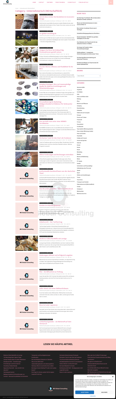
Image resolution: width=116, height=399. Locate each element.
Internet (79, 142)
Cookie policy (93, 396)
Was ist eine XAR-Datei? (37, 361)
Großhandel (80, 126)
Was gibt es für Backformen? (95, 361)
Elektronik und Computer (83, 112)
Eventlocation (35, 357)
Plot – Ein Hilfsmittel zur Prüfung (51, 272)
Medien (79, 154)
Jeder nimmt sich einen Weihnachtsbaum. (54, 288)
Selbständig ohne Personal (84, 168)
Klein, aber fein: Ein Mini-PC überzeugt (97, 355)
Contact (41, 2)
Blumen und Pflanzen (82, 103)
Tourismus (80, 179)
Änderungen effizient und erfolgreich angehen (55, 255)
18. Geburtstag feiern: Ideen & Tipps (12, 357)
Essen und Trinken (81, 117)
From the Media (60, 2)
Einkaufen (79, 110)
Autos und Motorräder (82, 96)
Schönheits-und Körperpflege (84, 166)
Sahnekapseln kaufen (9, 372)
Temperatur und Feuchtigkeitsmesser (41, 355)
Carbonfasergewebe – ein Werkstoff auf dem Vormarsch (55, 322)
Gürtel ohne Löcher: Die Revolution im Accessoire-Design (56, 18)
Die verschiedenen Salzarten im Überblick (42, 359)
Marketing (79, 152)
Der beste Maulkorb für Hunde (67, 365)
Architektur (80, 92)
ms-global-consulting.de (47, 33)
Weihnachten (80, 191)
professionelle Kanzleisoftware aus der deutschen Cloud (57, 172)
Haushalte (79, 135)
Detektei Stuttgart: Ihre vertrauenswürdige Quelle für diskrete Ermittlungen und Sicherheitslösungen (55, 86)
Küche (78, 147)
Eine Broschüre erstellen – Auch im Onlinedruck (56, 188)
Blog (78, 101)
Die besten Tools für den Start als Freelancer (55, 138)
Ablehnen (104, 392)
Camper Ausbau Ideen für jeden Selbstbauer (15, 359)
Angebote (79, 89)
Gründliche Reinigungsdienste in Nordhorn (88, 33)
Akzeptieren (85, 392)
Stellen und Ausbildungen (83, 175)
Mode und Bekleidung (82, 156)
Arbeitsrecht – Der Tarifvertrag (50, 222)
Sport (78, 172)
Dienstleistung (80, 108)
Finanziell (79, 119)
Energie (79, 115)
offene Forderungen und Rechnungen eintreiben (56, 154)
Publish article (83, 2)
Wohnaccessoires (81, 193)
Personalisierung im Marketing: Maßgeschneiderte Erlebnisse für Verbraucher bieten (55, 104)
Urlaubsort (79, 189)
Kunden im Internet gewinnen (50, 205)
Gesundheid (80, 124)
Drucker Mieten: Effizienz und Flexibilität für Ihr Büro (56, 67)
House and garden (82, 140)
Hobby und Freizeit (82, 138)
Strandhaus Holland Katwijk (10, 365)
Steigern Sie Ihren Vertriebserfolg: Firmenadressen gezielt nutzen (51, 51)
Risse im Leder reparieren (48, 305)
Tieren (78, 177)
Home (34, 2)
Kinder (78, 145)
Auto (78, 94)
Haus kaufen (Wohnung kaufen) (85, 129)
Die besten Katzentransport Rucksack (69, 355)
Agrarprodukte (81, 87)
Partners (50, 2)
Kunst (78, 149)
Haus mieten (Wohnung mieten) (85, 131)
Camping (79, 105)
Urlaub (78, 186)
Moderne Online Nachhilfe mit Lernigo (53, 238)
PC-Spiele (79, 161)
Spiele (78, 170)
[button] (113, 376)
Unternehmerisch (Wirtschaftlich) (46, 14)
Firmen (79, 122)
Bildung (79, 99)
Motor (78, 159)
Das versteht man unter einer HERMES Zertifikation (52, 122)
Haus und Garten (81, 133)
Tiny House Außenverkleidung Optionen (69, 359)
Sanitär (79, 163)
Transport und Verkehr (83, 182)
